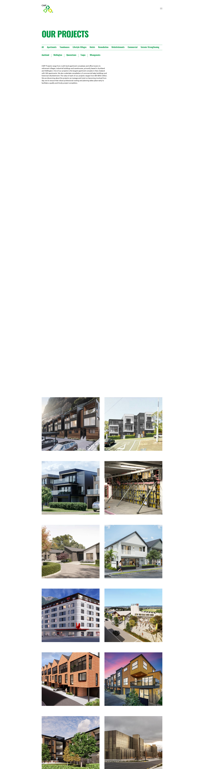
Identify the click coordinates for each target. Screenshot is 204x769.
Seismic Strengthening (150, 47)
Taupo (83, 55)
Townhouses (64, 47)
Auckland (45, 55)
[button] (161, 9)
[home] (48, 9)
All (43, 47)
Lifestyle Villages (79, 47)
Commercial (132, 47)
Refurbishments (118, 47)
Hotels (92, 47)
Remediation (103, 47)
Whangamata (95, 55)
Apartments (52, 47)
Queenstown (71, 55)
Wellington (57, 55)
